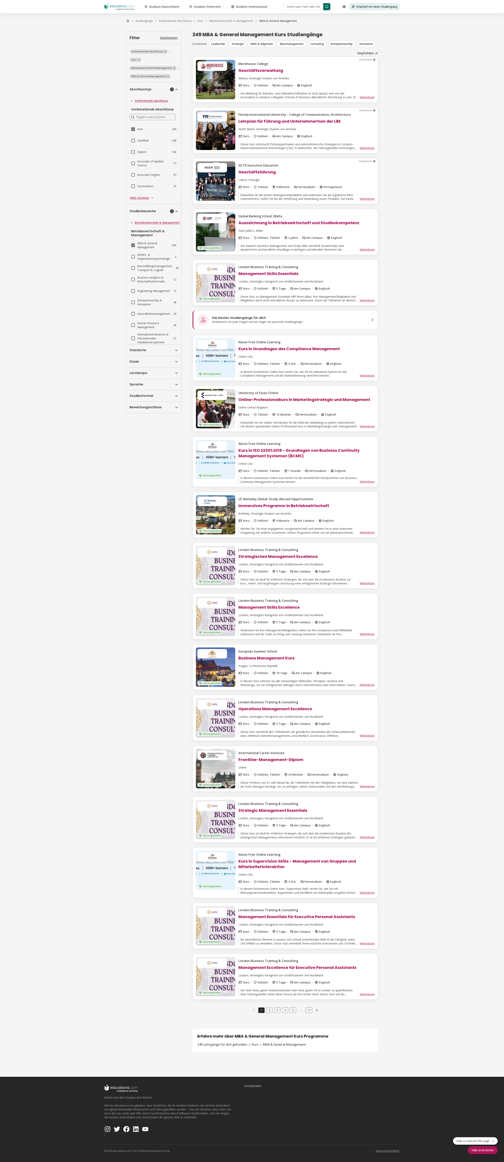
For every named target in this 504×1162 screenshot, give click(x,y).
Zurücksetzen (169, 38)
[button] (149, 51)
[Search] (326, 6)
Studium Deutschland (164, 6)
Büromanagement (292, 44)
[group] (293, 44)
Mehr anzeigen (139, 198)
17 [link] (308, 1010)
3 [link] (277, 1010)
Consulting (317, 44)
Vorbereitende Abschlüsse (151, 101)
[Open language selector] (344, 6)
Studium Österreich (207, 6)
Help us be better (483, 1150)
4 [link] (285, 1010)
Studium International (251, 6)
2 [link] (269, 1010)
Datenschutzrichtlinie (387, 1151)
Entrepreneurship (342, 44)
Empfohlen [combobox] (366, 53)
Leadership (218, 44)
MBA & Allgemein (261, 44)
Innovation (366, 44)
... (301, 1010)
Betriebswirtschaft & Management (157, 222)
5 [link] (293, 1010)
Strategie (238, 44)
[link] (278, 21)
